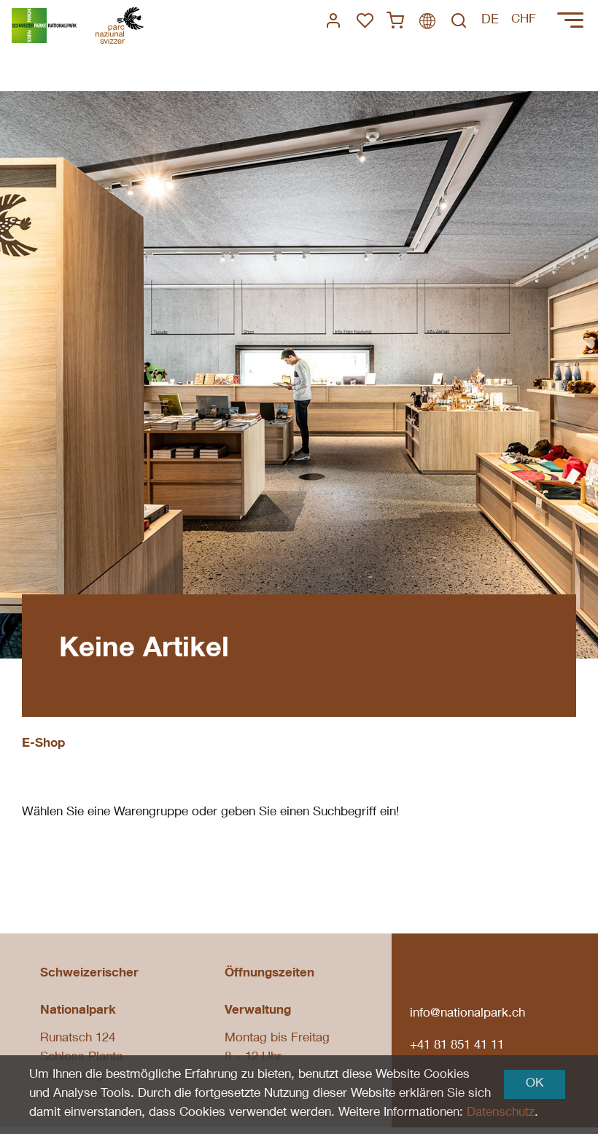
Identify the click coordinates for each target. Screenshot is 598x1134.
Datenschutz (501, 1113)
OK (534, 1084)
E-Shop (43, 744)
